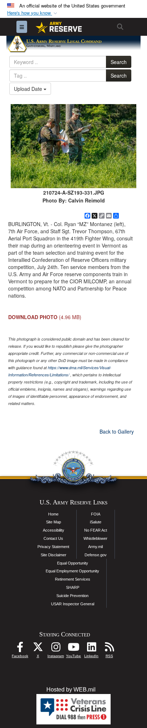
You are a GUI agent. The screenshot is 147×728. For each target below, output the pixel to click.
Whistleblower (95, 538)
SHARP (72, 587)
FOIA (95, 514)
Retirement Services (72, 579)
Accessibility (53, 530)
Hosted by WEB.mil (71, 690)
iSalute (95, 522)
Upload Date (29, 88)
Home (53, 514)
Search (119, 61)
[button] (33, 13)
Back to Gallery (117, 431)
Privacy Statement (53, 546)
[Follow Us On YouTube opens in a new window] (73, 649)
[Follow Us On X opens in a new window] (38, 649)
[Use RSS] (109, 649)
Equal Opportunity (72, 563)
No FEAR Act (95, 530)
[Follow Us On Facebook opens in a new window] (20, 649)
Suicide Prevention (72, 595)
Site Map (53, 522)
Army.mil (95, 546)
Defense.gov (96, 555)
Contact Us (53, 538)
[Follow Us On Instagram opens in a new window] (56, 649)
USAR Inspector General (72, 604)
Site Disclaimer (53, 555)
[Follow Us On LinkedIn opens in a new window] (91, 649)
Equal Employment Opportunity (72, 571)
